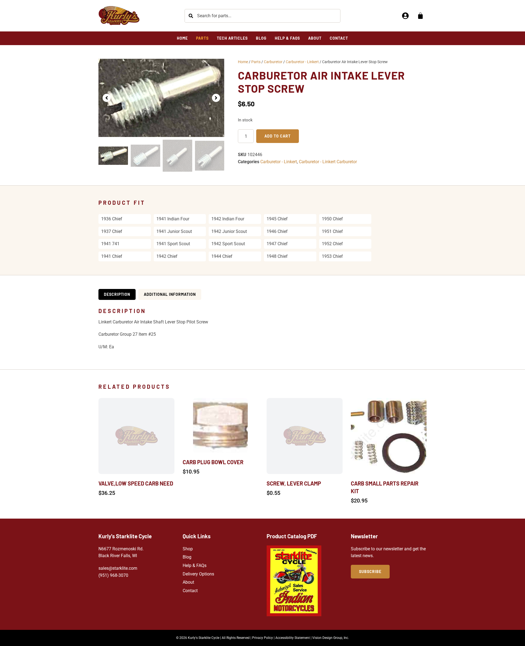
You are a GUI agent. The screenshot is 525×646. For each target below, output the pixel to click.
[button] (107, 98)
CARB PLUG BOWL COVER (213, 462)
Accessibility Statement (292, 638)
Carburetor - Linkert (302, 62)
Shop (188, 548)
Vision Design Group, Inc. (330, 638)
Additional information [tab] (170, 294)
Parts (256, 62)
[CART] (420, 16)
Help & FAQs (194, 565)
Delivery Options (198, 574)
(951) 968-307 (112, 575)
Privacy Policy (262, 638)
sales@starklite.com (117, 568)
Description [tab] (117, 294)
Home (243, 62)
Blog (187, 557)
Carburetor (273, 62)
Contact (190, 590)
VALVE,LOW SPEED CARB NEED (135, 483)
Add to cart (277, 136)
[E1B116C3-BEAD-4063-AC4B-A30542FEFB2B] (161, 98)
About (188, 582)
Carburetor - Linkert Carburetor (328, 161)
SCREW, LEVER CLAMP (294, 483)
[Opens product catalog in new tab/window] (294, 580)
